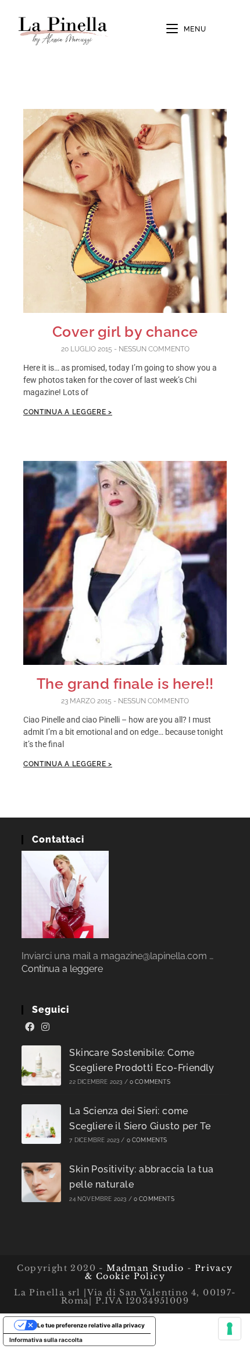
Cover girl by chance (125, 331)
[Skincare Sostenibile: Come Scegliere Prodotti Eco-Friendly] (42, 1065)
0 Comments (150, 1082)
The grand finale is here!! (125, 683)
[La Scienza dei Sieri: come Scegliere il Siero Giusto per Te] (42, 1124)
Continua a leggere (62, 968)
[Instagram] (45, 1027)
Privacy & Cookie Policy (159, 1272)
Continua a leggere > (67, 412)
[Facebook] (29, 1027)
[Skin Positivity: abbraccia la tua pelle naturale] (42, 1183)
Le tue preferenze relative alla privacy (91, 1325)
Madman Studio (143, 1268)
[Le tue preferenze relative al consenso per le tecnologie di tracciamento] (230, 1329)
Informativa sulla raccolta (46, 1339)
